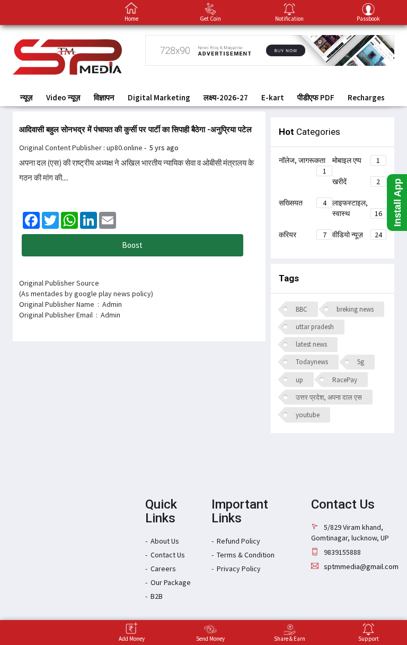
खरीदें (356, 181)
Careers (163, 568)
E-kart (272, 97)
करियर (302, 234)
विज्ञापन (104, 97)
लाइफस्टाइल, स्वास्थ (357, 208)
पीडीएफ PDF (315, 97)
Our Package (171, 582)
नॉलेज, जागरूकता (302, 162)
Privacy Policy (239, 568)
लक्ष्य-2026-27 (226, 97)
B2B (157, 596)
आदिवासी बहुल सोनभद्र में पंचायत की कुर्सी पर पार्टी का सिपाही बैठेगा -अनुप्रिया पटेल (135, 129)
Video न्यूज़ (63, 97)
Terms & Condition (246, 555)
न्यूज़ (26, 97)
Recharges (366, 97)
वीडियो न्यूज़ (357, 234)
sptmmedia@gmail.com (361, 566)
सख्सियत (302, 203)
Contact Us (168, 555)
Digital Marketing (159, 97)
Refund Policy (238, 541)
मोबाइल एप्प (356, 160)
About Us (165, 541)
